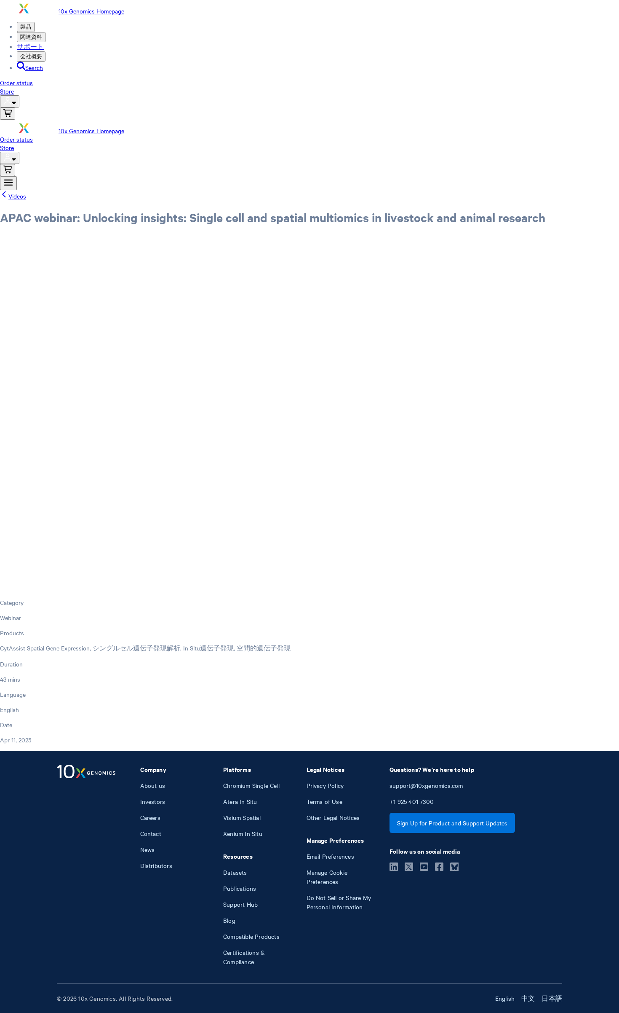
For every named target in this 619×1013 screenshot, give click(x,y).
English (505, 998)
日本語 (552, 998)
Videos (17, 196)
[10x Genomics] (86, 865)
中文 (528, 998)
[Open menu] (8, 183)
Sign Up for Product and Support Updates (452, 823)
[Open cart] (7, 113)
